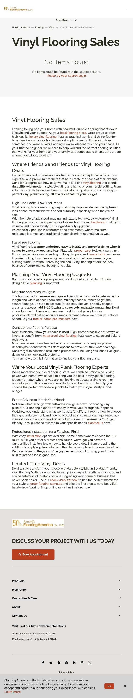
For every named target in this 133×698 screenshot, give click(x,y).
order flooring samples (46, 483)
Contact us (95, 423)
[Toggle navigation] (126, 9)
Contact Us (19, 615)
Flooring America (21, 27)
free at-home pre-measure (52, 319)
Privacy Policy (66, 672)
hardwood (98, 222)
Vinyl (51, 27)
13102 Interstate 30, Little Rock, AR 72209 (34, 639)
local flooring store (73, 132)
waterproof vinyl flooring (59, 335)
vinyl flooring (92, 182)
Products (18, 581)
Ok (109, 686)
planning (36, 283)
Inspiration (19, 589)
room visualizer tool (64, 480)
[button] (64, 20)
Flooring (39, 27)
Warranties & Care (24, 598)
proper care (82, 250)
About (16, 607)
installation (34, 436)
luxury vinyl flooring (43, 136)
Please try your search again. (67, 75)
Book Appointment (35, 554)
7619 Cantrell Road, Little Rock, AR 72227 (33, 633)
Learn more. (12, 691)
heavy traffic (97, 254)
